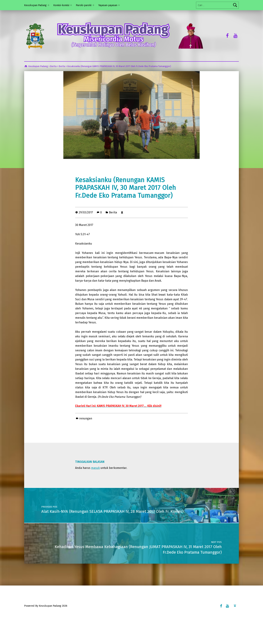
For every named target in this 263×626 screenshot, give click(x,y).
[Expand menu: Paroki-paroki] (93, 5)
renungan (85, 418)
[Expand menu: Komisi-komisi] (71, 5)
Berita (113, 212)
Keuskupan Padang (35, 5)
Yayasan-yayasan (107, 5)
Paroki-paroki (83, 5)
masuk (95, 468)
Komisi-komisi (61, 5)
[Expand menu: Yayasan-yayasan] (119, 5)
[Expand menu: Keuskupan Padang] (48, 5)
